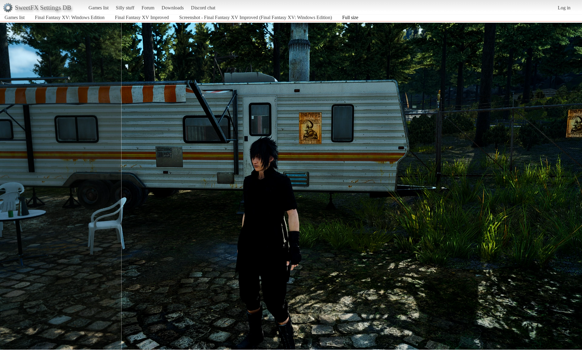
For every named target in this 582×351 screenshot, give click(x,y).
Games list (99, 7)
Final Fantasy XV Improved (142, 17)
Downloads (173, 7)
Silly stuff (125, 7)
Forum (148, 7)
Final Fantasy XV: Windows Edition (70, 17)
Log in (564, 7)
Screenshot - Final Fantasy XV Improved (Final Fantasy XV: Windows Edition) (255, 17)
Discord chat (203, 7)
